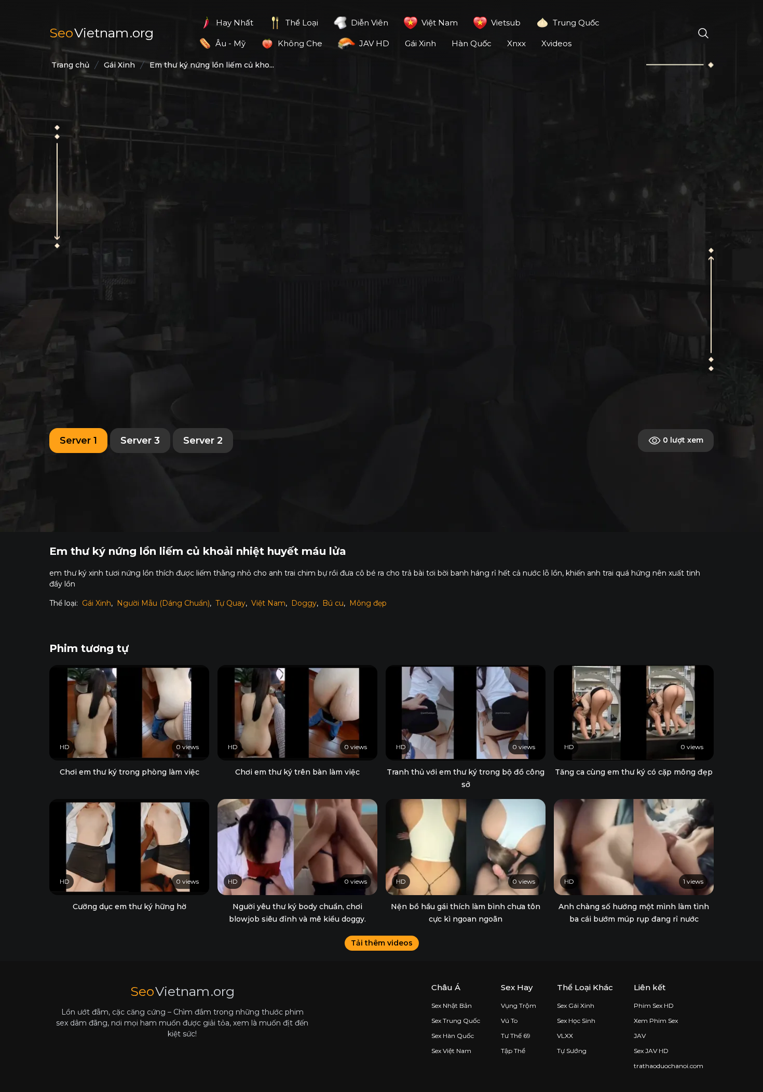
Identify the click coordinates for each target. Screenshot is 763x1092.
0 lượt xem (682, 439)
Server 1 (78, 440)
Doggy (304, 603)
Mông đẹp (368, 603)
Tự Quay (230, 603)
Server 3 (140, 440)
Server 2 (203, 440)
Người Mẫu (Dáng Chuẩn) (163, 603)
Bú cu (333, 603)
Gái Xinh (96, 603)
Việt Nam (268, 603)
